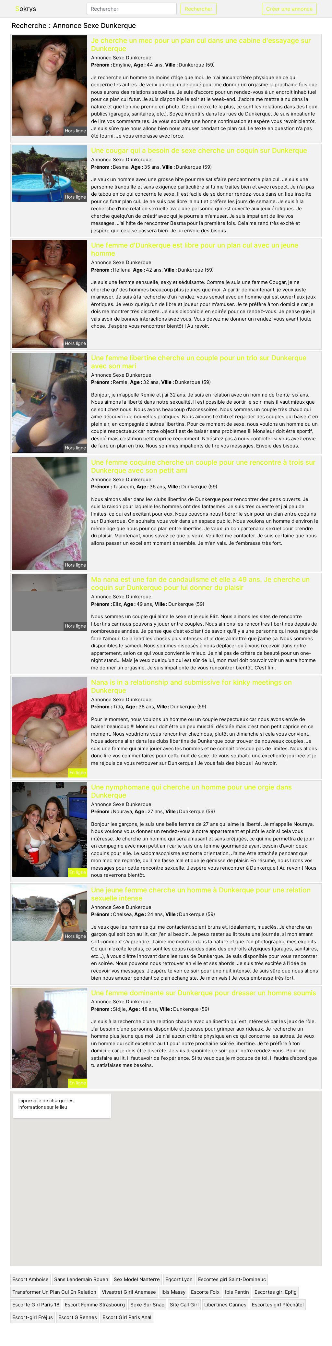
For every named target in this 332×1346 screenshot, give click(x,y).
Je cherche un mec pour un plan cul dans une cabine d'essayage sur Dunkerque (201, 44)
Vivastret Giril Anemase (129, 1292)
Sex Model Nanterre (137, 1279)
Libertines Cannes (225, 1305)
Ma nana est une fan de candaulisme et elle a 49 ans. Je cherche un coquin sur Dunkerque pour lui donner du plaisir (200, 583)
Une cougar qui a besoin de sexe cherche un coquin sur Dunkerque (199, 150)
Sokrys (25, 9)
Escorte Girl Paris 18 (35, 1305)
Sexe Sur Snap (147, 1305)
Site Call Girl (184, 1305)
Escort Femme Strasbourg (95, 1305)
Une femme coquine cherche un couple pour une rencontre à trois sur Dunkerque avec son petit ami (203, 466)
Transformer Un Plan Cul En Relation (54, 1292)
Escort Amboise (30, 1279)
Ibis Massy (173, 1292)
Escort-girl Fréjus (32, 1317)
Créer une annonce (289, 9)
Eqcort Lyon (179, 1279)
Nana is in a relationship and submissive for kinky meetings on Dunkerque (191, 686)
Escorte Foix (205, 1292)
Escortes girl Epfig (276, 1292)
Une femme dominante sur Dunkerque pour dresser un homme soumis (203, 993)
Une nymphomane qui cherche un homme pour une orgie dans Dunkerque (191, 791)
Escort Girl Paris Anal (126, 1317)
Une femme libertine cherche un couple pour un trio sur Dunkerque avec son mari (198, 362)
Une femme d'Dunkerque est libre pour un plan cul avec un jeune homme (194, 249)
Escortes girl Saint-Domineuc (232, 1279)
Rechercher (198, 9)
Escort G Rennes (77, 1317)
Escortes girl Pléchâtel (278, 1305)
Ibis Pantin (237, 1292)
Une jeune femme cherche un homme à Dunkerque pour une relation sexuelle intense (201, 894)
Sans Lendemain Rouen (81, 1279)
